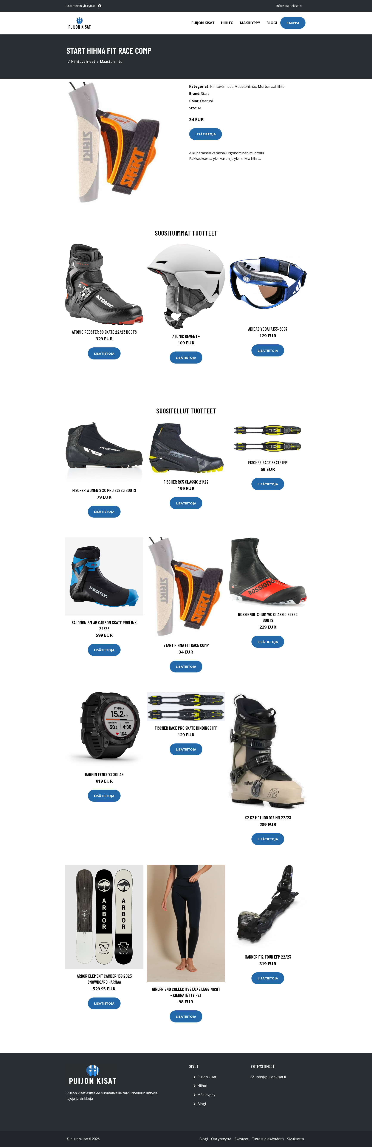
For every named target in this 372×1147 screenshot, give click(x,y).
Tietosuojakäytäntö (268, 1138)
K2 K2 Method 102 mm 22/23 (268, 817)
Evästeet (241, 1138)
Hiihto (227, 22)
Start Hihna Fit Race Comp (186, 645)
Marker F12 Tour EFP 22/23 (268, 956)
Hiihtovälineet (83, 61)
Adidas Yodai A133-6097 (267, 328)
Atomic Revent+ (186, 336)
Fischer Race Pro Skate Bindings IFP (186, 728)
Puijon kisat (203, 22)
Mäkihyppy (250, 22)
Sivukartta (295, 1138)
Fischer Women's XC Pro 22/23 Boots (104, 490)
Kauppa (293, 23)
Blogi (272, 22)
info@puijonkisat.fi (289, 6)
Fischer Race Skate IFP (267, 462)
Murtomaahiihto (271, 86)
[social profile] (99, 6)
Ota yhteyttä (221, 1138)
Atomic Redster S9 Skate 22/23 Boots (104, 332)
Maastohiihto (111, 61)
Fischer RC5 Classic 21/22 (186, 481)
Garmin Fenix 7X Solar (104, 774)
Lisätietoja (205, 134)
